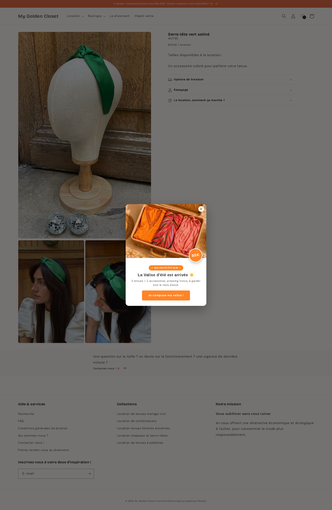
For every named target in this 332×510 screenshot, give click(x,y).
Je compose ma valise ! (166, 295)
